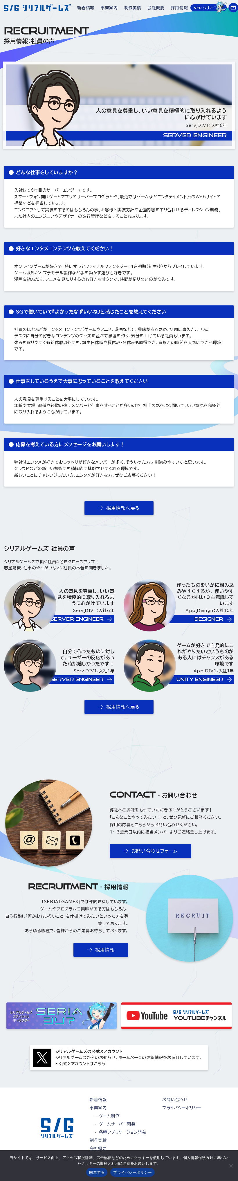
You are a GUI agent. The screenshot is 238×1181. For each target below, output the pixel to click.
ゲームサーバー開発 (117, 1124)
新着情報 (85, 8)
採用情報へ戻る (123, 508)
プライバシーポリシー (181, 1108)
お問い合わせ (174, 1100)
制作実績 (132, 8)
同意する (96, 1172)
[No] (231, 1166)
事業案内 (109, 8)
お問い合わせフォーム (154, 851)
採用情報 (179, 8)
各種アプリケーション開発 (122, 1132)
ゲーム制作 (109, 1116)
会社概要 (155, 8)
